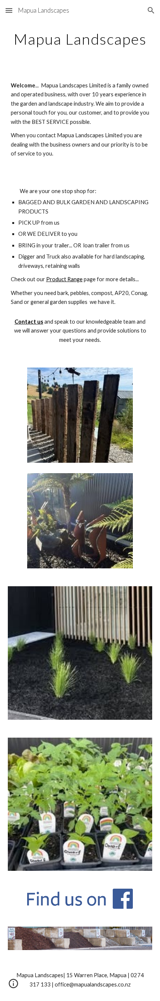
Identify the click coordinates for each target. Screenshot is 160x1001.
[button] (9, 10)
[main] (80, 39)
